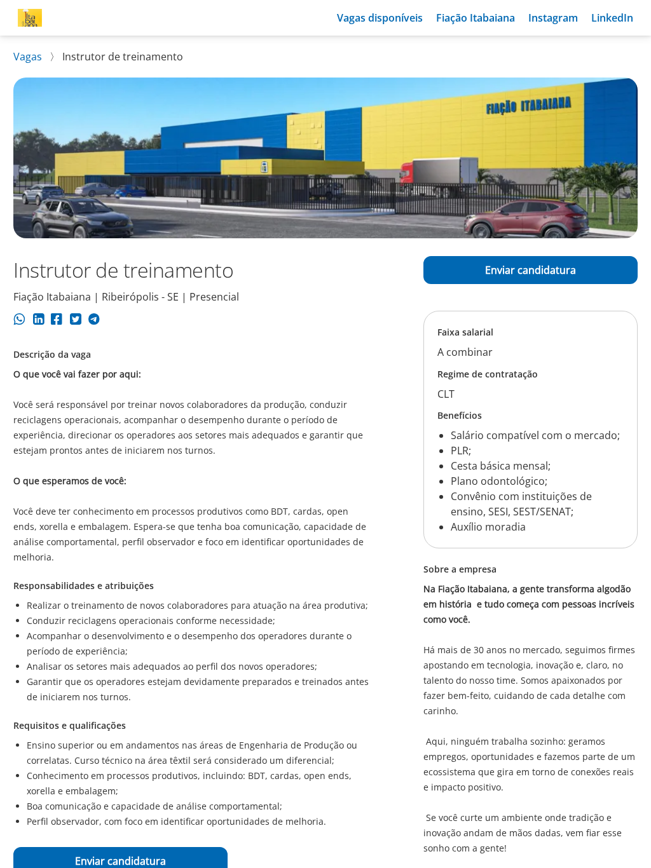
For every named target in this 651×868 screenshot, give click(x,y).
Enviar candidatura (530, 270)
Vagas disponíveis (380, 18)
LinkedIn (612, 18)
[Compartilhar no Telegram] (94, 321)
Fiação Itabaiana (475, 18)
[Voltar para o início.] (30, 18)
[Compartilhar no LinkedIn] (38, 321)
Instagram (553, 18)
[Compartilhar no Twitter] (75, 321)
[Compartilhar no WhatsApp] (19, 321)
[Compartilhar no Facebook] (56, 321)
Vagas (29, 57)
